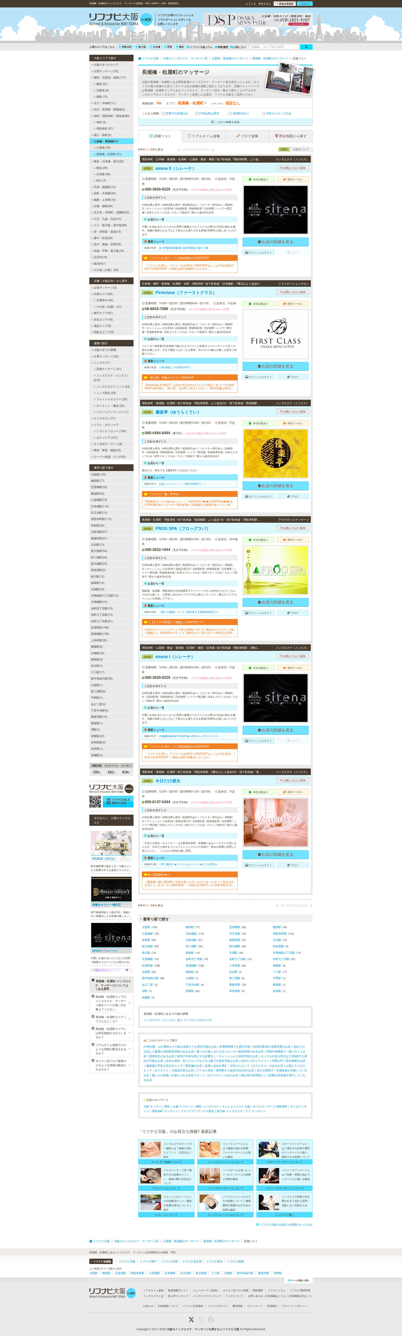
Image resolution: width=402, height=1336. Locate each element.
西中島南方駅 (150, 978)
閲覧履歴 (223, 47)
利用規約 (272, 1306)
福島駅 (190, 952)
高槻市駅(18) (99, 716)
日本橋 (156, 46)
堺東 (169, 46)
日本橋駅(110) (100, 506)
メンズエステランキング (207, 1296)
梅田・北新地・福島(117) (110, 77)
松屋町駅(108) (100, 627)
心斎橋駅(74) (99, 500)
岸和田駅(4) (98, 742)
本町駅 (146, 940)
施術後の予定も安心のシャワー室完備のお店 (174, 1065)
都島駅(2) (97, 659)
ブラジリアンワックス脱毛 (197, 1111)
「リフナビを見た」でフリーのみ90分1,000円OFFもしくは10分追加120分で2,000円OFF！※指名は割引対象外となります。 (189, 267)
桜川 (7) (101, 180)
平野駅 (277, 978)
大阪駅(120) (98, 474)
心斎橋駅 (147, 933)
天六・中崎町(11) (105, 103)
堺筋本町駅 (280, 933)
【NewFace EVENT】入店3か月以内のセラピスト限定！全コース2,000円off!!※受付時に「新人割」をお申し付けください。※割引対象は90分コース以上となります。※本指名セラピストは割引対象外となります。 (189, 386)
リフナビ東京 (214, 1261)
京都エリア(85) (103, 294)
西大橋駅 (234, 946)
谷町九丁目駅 (281, 959)
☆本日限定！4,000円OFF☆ (175, 367)
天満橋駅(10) (99, 602)
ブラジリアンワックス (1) (112, 412)
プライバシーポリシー (294, 1306)
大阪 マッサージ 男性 (157, 1106)
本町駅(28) (97, 525)
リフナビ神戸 (148, 1261)
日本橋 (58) (103, 174)
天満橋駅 (147, 959)
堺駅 (144, 991)
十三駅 (277, 972)
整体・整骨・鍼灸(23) (107, 450)
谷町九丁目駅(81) (102, 621)
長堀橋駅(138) (100, 634)
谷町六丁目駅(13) (102, 614)
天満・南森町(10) (105, 187)
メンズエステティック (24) (113, 386)
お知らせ (148, 1306)
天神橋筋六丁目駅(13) (104, 595)
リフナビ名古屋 (192, 1261)
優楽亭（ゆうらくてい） (172, 412)
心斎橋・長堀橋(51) (106, 141)
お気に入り (239, 47)
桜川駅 (146, 952)
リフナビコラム (276, 1290)
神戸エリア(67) (103, 313)
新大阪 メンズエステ (230, 1111)
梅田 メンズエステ (207, 1106)
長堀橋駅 (191, 965)
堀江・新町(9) (102, 135)
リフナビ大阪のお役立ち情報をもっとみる (286, 1224)
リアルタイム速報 (153, 1290)
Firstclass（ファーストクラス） (180, 292)
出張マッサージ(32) (106, 71)
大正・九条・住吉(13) (107, 219)
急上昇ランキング (178, 1296)
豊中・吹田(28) (103, 238)
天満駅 (233, 952)
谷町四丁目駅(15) (102, 608)
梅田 (181, 46)
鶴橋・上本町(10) (105, 200)
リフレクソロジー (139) (111, 431)
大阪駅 (146, 927)
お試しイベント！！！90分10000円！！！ (183, 483)
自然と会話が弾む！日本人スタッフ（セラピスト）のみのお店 (244, 1065)
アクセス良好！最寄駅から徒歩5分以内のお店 (225, 1070)
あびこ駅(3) (98, 704)
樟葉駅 (277, 984)
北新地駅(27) (99, 531)
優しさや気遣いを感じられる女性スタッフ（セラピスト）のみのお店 (195, 1075)
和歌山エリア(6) (104, 332)
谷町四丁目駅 (194, 959)
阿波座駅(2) (98, 570)
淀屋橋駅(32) (99, 487)
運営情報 (237, 1306)
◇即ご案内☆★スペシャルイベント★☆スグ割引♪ (188, 864)
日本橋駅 (191, 933)
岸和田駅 (234, 991)
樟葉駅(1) (97, 723)
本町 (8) (101, 122)
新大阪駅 (147, 946)
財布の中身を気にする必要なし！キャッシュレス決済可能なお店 (217, 1056)
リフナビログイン (218, 1306)
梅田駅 (190, 927)
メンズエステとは (153, 1296)
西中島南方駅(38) (102, 678)
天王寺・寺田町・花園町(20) (112, 212)
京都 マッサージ (183, 1106)
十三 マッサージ (255, 1111)
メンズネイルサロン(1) (197, 1020)
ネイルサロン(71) (105, 418)
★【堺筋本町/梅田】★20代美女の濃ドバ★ (183, 247)
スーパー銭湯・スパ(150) (110, 456)
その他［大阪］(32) (106, 270)
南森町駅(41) (99, 538)
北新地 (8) (102, 90)
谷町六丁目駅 (237, 959)
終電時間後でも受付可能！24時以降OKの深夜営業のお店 (255, 1046)
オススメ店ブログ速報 (235, 1290)
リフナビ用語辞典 (300, 1290)
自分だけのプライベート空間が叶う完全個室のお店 (273, 1061)
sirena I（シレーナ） (169, 656)
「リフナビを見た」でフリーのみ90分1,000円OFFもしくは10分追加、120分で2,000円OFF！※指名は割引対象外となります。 (189, 755)
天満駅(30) (97, 589)
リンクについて (234, 1296)
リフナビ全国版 (102, 1261)
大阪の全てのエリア (106, 64)
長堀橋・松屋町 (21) (109, 154)
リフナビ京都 (169, 1261)
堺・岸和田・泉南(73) (107, 231)
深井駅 (277, 991)
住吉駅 (233, 972)
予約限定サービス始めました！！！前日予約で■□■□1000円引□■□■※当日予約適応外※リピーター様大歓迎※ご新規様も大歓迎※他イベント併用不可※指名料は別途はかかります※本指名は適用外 (188, 503)
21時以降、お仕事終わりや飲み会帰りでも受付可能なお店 (180, 1046)
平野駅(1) (97, 697)
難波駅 (277, 927)
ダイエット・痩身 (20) (110, 405)
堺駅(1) (95, 729)
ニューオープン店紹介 (205, 1290)
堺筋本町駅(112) (101, 519)
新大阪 (142, 46)
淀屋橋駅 (234, 927)
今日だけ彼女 (162, 781)
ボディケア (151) (107, 437)
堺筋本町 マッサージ (165, 1111)
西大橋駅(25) (99, 563)
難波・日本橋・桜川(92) (109, 161)
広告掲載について (168, 1306)
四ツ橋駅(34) (99, 557)
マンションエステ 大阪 (236, 1106)
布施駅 (146, 997)
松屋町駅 (147, 965)
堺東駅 (190, 991)
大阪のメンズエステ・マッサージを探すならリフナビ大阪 (203, 1329)
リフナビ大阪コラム (201, 47)
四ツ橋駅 (191, 946)
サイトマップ (254, 1306)
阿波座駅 (278, 946)
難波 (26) (102, 168)
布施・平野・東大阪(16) (109, 251)
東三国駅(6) (98, 691)
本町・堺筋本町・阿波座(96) (112, 116)
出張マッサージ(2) (105, 287)
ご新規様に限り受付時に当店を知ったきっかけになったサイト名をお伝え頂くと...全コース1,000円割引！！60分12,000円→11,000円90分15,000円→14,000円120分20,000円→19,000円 (189, 883)
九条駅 (190, 978)
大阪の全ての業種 (105, 350)
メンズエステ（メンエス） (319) (112, 377)
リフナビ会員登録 (193, 1306)
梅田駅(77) (97, 480)
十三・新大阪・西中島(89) (110, 225)
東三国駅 (234, 978)
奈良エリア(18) (103, 319)
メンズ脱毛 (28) (106, 393)
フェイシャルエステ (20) (111, 399)
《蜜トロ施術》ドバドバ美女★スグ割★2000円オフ (188, 612)
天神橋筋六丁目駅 (284, 952)
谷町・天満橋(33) (105, 193)
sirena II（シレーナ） (170, 168)
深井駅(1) (97, 748)
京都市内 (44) (104, 300)
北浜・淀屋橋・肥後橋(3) (109, 109)
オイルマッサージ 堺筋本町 (270, 1106)
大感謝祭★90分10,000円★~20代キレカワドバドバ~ (188, 736)
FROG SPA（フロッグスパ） (177, 528)
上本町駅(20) (99, 640)
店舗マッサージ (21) (109, 369)
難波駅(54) (97, 493)
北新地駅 (191, 940)
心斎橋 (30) (103, 147)
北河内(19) (100, 257)
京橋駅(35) (97, 653)
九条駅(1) (97, 685)
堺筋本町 (127, 46)
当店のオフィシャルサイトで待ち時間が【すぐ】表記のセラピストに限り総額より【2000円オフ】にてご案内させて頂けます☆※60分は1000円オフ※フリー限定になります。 (189, 631)
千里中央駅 (193, 984)
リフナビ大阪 (127, 1261)
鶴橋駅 (277, 965)
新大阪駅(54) (99, 551)
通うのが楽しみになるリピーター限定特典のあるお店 (230, 1051)
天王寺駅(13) (99, 512)
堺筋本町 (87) (104, 128)
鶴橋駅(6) (97, 646)
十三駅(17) (97, 672)
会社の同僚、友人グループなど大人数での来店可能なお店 (202, 1061)
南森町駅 (234, 940)
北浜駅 (277, 940)
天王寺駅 (234, 933)
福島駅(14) (97, 582)
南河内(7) (100, 263)
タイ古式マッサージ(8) (108, 444)
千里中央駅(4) (99, 710)
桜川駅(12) (97, 576)
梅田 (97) (102, 84)
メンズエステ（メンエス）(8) (162, 1020)
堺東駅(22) (97, 736)
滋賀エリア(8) (102, 326)
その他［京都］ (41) (109, 306)
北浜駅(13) (97, 544)
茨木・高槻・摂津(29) (107, 244)
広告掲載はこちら (276, 1296)
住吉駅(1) (97, 665)
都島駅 (190, 972)
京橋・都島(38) (103, 206)
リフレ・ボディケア (106, 425)
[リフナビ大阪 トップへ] (121, 20)
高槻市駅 (234, 984)
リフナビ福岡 (235, 1261)
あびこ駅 (147, 984)
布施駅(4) (97, 755)
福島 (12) (102, 96)
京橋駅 (146, 972)
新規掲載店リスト (178, 1290)
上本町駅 (234, 965)
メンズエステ (102, 362)
